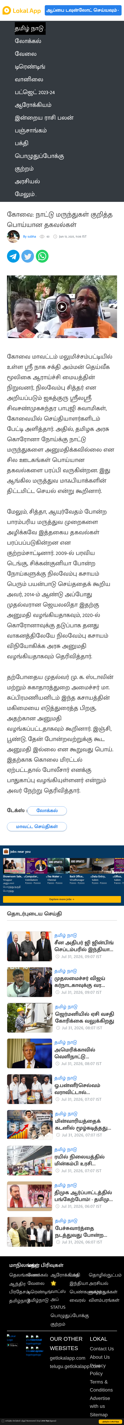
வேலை (36, 1283)
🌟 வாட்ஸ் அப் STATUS (58, 1295)
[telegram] (14, 258)
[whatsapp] (43, 258)
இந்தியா (79, 1283)
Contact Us (102, 1348)
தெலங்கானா (23, 1275)
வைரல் (78, 1300)
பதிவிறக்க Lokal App (110, 1421)
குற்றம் (58, 1324)
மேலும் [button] (25, 194)
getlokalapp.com (67, 1358)
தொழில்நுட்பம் (105, 1275)
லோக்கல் (38, 1275)
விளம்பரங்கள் (104, 1300)
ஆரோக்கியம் (65, 1275)
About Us (100, 1357)
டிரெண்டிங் (39, 1292)
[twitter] (28, 258)
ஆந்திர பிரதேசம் (19, 1288)
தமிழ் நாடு (29, 28)
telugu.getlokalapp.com (75, 1366)
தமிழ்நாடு (19, 1301)
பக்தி (75, 1275)
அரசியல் (98, 1283)
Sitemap (99, 1414)
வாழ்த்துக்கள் (103, 1292)
